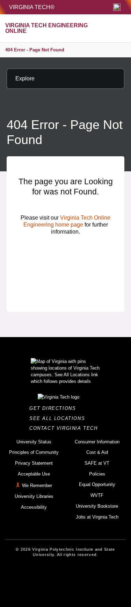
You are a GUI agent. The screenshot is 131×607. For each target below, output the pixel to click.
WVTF (96, 495)
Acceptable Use (34, 474)
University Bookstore (97, 506)
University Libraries (34, 496)
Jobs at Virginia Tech (97, 517)
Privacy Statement (34, 463)
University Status (33, 441)
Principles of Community (34, 452)
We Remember (37, 485)
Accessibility (34, 507)
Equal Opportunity (97, 484)
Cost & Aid (97, 452)
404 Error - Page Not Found (34, 49)
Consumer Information (97, 441)
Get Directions (54, 408)
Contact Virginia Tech (65, 428)
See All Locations (59, 418)
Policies (97, 474)
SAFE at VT (97, 463)
